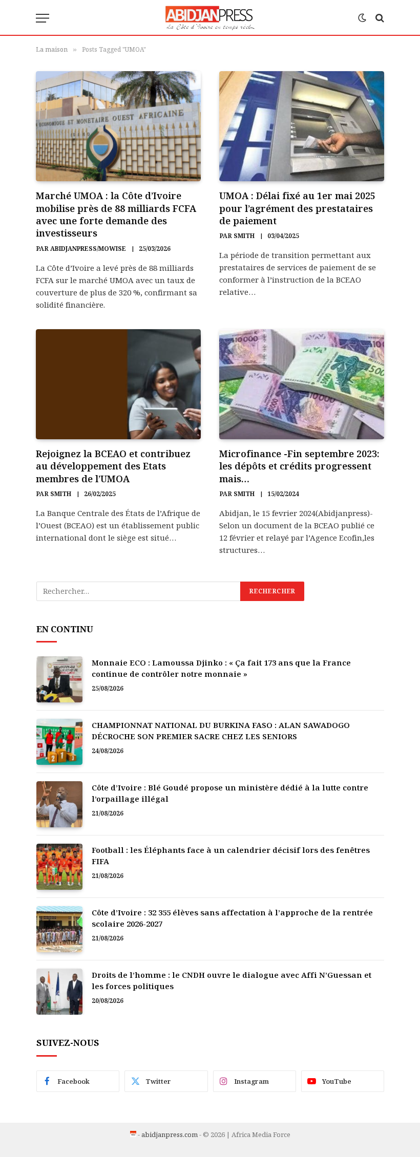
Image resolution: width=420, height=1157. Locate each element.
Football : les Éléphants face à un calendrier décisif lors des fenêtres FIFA (231, 855)
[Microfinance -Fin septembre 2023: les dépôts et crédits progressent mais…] (301, 384)
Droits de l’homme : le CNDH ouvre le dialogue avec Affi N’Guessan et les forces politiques (231, 980)
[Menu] (42, 18)
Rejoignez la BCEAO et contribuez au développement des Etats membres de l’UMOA (113, 466)
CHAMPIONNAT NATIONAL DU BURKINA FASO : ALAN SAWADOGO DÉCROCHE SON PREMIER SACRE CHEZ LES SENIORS (221, 730)
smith (244, 235)
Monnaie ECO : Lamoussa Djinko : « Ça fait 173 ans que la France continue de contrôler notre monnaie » (221, 667)
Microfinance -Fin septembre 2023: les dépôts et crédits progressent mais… (299, 466)
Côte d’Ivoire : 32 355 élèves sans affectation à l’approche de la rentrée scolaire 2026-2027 (232, 917)
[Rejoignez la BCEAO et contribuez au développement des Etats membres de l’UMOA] (118, 384)
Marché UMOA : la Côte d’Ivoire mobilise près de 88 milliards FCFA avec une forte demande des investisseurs (116, 214)
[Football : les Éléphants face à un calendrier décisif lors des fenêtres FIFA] (59, 867)
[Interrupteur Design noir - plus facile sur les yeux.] (362, 18)
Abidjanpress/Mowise (88, 248)
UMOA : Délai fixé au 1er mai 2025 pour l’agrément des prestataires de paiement (297, 208)
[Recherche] (378, 18)
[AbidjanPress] (210, 18)
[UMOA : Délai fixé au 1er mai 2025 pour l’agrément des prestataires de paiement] (301, 126)
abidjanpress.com (169, 1134)
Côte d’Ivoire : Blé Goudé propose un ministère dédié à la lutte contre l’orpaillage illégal (230, 792)
